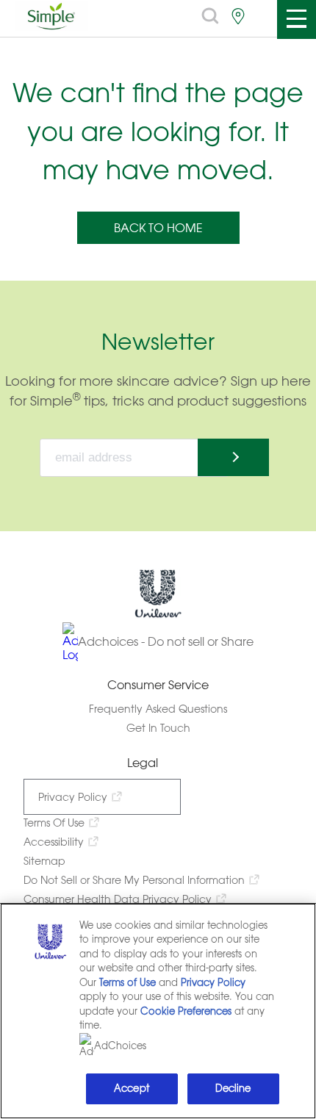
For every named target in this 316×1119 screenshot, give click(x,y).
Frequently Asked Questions (158, 709)
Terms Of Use (54, 823)
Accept (131, 1088)
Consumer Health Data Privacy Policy (118, 899)
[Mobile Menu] (296, 19)
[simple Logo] (51, 26)
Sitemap (44, 861)
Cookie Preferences (185, 1011)
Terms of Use (127, 982)
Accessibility (54, 842)
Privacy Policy (72, 797)
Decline (233, 1088)
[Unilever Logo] (158, 614)
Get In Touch (158, 728)
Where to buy (238, 16)
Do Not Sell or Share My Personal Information (134, 880)
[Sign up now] (234, 457)
